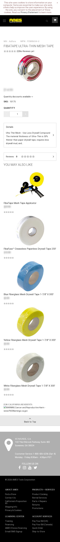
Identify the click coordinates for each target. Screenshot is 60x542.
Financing (9, 524)
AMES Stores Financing (16, 528)
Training (9, 521)
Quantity (9, 108)
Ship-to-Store (38, 531)
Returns (36, 505)
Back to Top (30, 421)
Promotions (37, 508)
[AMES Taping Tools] (16, 20)
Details (28, 135)
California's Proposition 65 (16, 502)
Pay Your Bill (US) (40, 521)
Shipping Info (11, 507)
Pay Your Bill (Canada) (42, 524)
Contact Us (10, 498)
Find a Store (10, 494)
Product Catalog (39, 494)
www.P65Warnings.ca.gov (16, 411)
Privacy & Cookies (13, 510)
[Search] (47, 20)
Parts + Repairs (39, 501)
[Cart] (55, 20)
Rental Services (39, 498)
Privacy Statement (29, 12)
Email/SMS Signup (13, 531)
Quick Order (37, 528)
